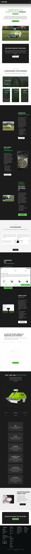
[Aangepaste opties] (24, 95)
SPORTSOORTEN (19, 528)
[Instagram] (6, 541)
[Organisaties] (6, 95)
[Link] (4, 1)
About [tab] (25, 270)
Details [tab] (15, 270)
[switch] (12, 281)
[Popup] (15, 26)
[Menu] (30, 2)
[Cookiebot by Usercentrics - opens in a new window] (27, 268)
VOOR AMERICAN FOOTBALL (11, 545)
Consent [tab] (5, 270)
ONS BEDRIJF (26, 528)
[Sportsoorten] (15, 82)
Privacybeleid (15, 550)
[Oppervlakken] (15, 95)
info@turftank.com (5, 531)
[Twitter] (4, 541)
